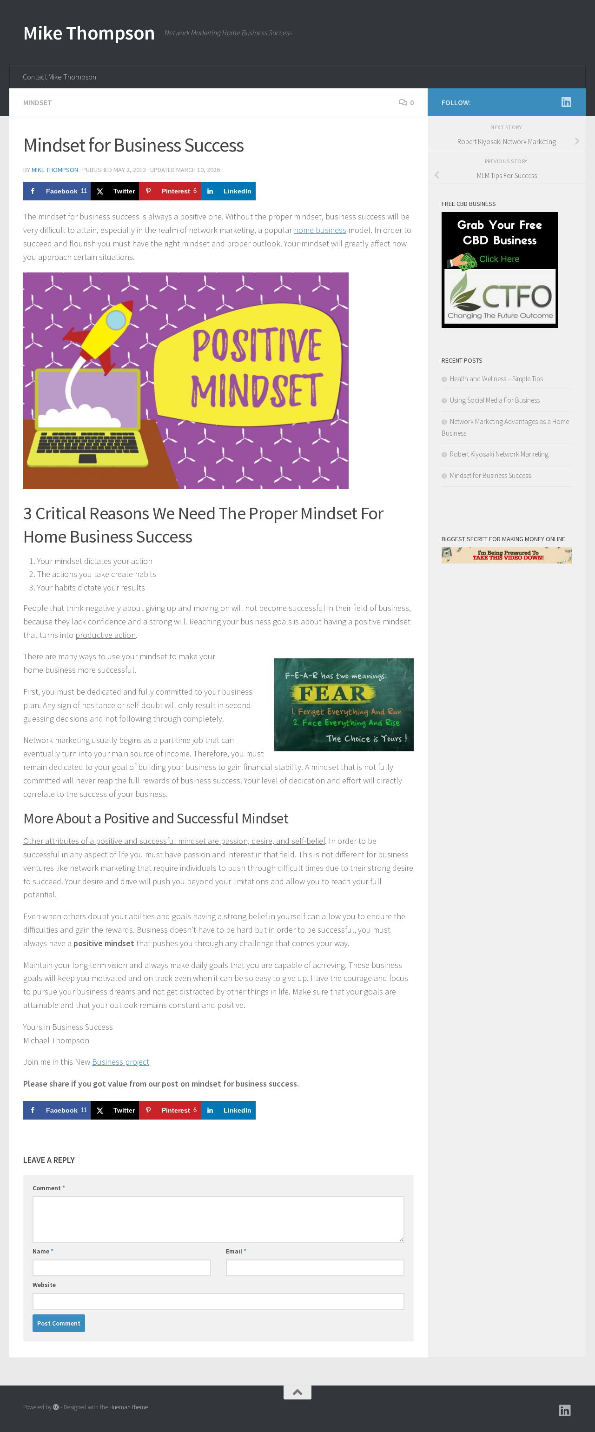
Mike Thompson (89, 32)
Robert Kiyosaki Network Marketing (499, 454)
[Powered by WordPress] (56, 1407)
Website (44, 1284)
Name (43, 1251)
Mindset (37, 102)
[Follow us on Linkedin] (566, 101)
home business (320, 230)
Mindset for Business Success (490, 475)
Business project (120, 1061)
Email (236, 1251)
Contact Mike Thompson (59, 76)
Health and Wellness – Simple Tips (496, 378)
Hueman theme (128, 1407)
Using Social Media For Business (495, 400)
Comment (49, 1188)
